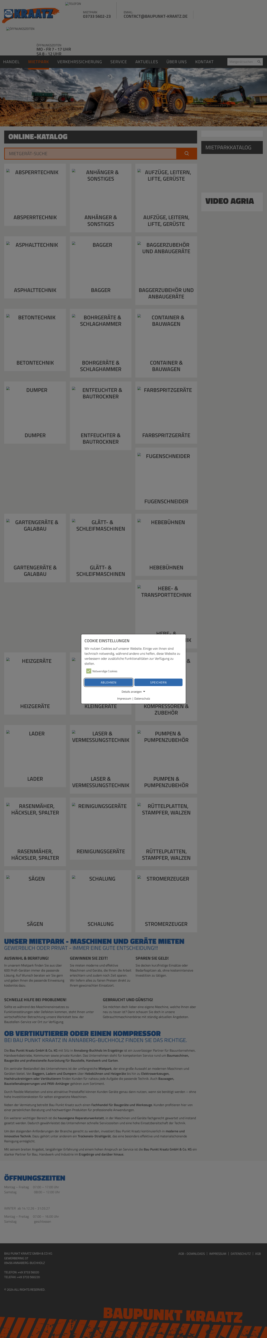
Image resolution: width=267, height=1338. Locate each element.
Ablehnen (108, 682)
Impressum (124, 698)
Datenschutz (142, 698)
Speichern (158, 682)
